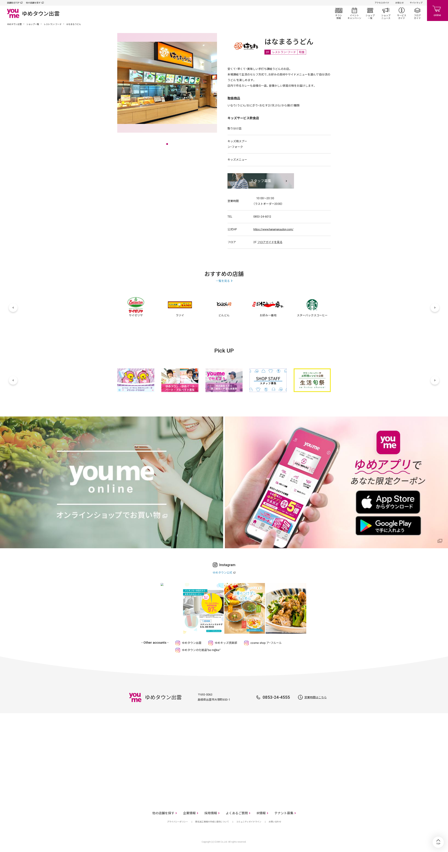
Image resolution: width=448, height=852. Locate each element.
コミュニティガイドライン (248, 822)
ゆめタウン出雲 (14, 24)
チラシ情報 (338, 13)
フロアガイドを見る (269, 242)
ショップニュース (386, 13)
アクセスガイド (382, 3)
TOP (438, 842)
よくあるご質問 (237, 813)
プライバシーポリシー (177, 822)
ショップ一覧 (370, 13)
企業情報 (189, 813)
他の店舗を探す (33, 3)
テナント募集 (283, 813)
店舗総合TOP (13, 3)
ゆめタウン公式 (222, 572)
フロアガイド (417, 13)
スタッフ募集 (260, 181)
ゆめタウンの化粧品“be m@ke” (201, 650)
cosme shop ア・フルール (266, 643)
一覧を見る (223, 281)
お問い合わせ (275, 822)
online (437, 10)
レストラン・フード (53, 24)
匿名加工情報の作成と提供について (212, 822)
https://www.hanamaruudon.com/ (273, 229)
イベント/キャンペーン (354, 13)
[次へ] (434, 307)
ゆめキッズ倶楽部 (226, 643)
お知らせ (399, 3)
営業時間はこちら (315, 697)
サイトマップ (416, 3)
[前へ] (13, 307)
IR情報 (261, 813)
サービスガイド (402, 13)
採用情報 (210, 813)
